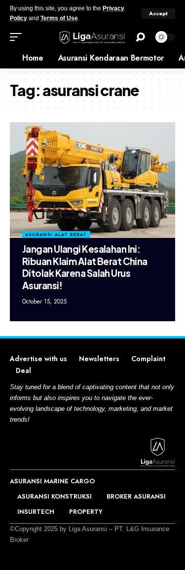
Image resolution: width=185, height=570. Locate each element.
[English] (7, 58)
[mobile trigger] (18, 37)
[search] (140, 37)
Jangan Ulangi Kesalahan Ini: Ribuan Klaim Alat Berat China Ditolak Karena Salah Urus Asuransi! (85, 267)
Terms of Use (59, 18)
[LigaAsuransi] (93, 37)
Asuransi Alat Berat (56, 234)
